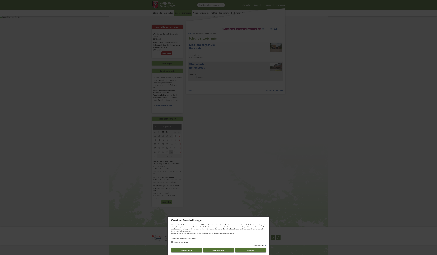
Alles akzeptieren (186, 250)
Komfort (186, 242)
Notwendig (177, 242)
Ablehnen (250, 250)
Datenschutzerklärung (188, 238)
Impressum (175, 238)
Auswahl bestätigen (218, 250)
